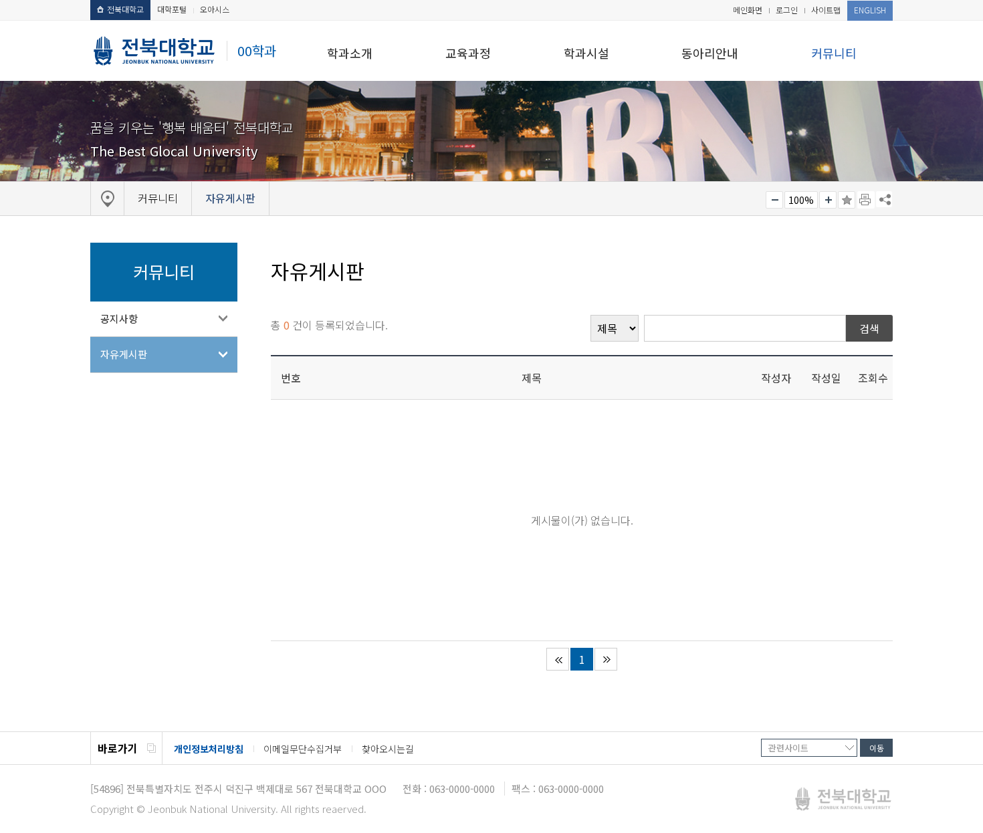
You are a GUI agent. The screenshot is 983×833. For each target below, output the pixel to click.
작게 (774, 200)
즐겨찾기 (846, 200)
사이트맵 (826, 9)
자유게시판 (123, 354)
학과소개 (349, 53)
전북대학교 (125, 9)
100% (801, 200)
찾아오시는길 (388, 748)
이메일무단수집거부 (302, 748)
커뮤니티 (834, 53)
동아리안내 (709, 53)
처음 (557, 659)
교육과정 (468, 53)
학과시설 (586, 53)
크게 (828, 200)
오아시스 (214, 9)
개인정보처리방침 (208, 748)
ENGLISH (870, 9)
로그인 (787, 9)
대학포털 (172, 9)
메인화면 (747, 9)
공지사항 (119, 319)
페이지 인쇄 (866, 200)
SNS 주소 (884, 199)
